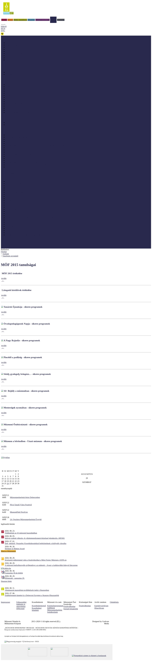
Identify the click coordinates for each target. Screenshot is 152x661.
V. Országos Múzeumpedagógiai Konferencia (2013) (25, 161)
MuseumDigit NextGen (19, 512)
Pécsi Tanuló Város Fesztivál (21, 505)
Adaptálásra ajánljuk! (9, 37)
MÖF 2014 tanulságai (14, 108)
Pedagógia (10, 224)
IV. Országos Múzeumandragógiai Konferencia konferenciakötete (30, 150)
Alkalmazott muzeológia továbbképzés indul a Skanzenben (27, 590)
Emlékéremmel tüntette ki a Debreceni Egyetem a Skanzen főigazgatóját (32, 595)
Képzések (31, 20)
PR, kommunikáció (13, 226)
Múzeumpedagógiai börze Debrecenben (25, 497)
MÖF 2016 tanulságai (14, 104)
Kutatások (9, 203)
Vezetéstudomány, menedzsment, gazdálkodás (23, 235)
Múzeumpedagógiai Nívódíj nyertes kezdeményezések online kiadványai (33, 49)
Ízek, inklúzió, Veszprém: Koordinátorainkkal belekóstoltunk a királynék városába (35, 543)
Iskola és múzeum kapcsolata (16, 194)
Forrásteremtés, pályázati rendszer (18, 190)
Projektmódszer (11, 228)
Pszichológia (10, 231)
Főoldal (4, 20)
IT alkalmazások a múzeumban (17, 196)
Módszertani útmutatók (14, 51)
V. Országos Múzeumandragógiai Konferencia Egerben (26, 148)
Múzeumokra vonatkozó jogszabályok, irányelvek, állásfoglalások (30, 218)
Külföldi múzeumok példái (16, 89)
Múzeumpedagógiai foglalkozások (54, 611)
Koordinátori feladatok (36, 609)
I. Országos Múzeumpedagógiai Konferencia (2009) (25, 167)
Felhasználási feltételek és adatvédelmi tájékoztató (21, 605)
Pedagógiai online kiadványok (17, 47)
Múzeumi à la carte (42, 20)
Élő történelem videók (14, 125)
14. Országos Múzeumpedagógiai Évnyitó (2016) (24, 143)
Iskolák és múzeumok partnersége (18, 72)
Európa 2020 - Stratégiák (15, 60)
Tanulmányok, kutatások (15, 53)
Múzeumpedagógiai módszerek (17, 220)
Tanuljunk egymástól (10, 256)
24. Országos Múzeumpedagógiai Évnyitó (26, 519)
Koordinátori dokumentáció (11, 247)
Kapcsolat (60, 20)
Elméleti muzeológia (13, 184)
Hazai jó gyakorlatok (13, 87)
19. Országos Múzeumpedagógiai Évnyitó (21, 139)
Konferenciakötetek (13, 58)
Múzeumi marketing (13, 209)
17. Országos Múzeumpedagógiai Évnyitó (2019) (24, 141)
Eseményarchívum (101, 606)
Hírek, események (20, 20)
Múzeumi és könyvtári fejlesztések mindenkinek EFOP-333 (23, 175)
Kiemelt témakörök (71, 609)
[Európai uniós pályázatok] (5, 457)
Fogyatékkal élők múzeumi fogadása (19, 188)
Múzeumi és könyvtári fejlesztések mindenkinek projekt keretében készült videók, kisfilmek (40, 123)
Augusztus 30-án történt (14, 573)
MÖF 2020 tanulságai (14, 93)
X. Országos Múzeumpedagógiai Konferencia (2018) (26, 152)
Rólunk (10, 20)
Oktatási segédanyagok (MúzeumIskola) (21, 56)
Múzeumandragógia (13, 207)
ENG (3, 31)
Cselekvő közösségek (9, 173)
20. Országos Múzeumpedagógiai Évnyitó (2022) (24, 137)
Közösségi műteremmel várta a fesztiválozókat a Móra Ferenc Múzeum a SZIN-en (35, 560)
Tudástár (53, 18)
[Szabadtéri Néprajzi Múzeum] (8, 15)
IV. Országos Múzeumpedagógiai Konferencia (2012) (26, 163)
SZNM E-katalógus (8, 241)
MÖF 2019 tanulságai (14, 97)
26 (8, 483)
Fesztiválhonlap (85, 606)
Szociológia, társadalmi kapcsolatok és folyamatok (24, 233)
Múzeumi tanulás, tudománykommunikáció (22, 216)
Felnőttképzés (11, 186)
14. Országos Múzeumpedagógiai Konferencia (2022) (26, 135)
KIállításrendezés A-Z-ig (15, 74)
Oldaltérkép (114, 602)
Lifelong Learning (12, 205)
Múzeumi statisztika (13, 211)
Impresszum (5, 602)
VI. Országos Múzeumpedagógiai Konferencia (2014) (26, 156)
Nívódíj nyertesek (12, 85)
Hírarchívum (99, 608)
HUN (3, 29)
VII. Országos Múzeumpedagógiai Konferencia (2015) (26, 154)
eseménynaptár (6, 488)
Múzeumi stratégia (12, 213)
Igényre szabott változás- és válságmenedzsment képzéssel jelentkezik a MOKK (35, 538)
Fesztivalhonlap (69, 606)
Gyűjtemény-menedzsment (16, 192)
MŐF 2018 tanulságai (14, 100)
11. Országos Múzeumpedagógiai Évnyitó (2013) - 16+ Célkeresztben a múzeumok (37, 146)
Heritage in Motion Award (15, 549)
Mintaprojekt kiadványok (15, 45)
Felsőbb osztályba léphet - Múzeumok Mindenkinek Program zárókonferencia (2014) (37, 158)
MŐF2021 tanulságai (14, 91)
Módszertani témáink (9, 66)
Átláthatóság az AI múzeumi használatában (21, 533)
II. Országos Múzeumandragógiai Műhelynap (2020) (25, 95)
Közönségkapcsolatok (14, 201)
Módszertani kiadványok (15, 43)
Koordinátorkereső (39, 606)
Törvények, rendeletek (9, 243)
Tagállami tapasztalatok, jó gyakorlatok (20, 112)
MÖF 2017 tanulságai (14, 102)
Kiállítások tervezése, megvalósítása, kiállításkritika (25, 199)
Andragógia (10, 181)
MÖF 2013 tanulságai (14, 110)
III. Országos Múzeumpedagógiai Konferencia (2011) (26, 165)
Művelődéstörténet (13, 222)
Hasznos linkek (6, 245)
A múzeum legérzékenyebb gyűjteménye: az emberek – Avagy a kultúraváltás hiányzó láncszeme (41, 565)
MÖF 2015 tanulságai (14, 106)
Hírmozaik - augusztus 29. (15, 578)
